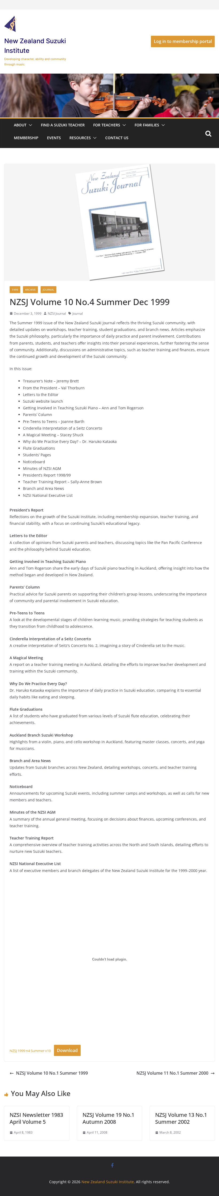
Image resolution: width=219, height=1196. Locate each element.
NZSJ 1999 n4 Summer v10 (30, 1050)
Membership (26, 137)
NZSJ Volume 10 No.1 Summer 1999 (52, 1073)
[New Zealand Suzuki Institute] (109, 77)
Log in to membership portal (183, 41)
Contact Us (116, 137)
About (20, 124)
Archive (30, 289)
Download (67, 1050)
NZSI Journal (57, 313)
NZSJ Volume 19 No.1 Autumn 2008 (108, 1118)
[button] (29, 125)
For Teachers (106, 124)
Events (54, 137)
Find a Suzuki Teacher (63, 124)
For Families (147, 124)
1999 (15, 289)
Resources (80, 137)
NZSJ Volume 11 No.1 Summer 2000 (172, 1073)
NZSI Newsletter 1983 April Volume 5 (36, 1118)
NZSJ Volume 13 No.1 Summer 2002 (181, 1118)
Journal (48, 289)
